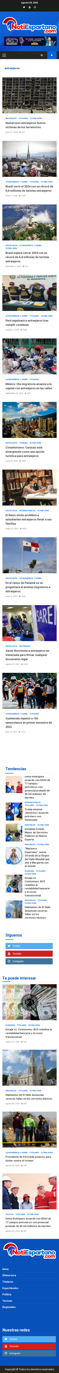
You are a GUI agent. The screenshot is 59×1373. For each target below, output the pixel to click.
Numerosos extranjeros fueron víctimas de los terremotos (29, 95)
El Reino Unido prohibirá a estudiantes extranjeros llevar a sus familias (29, 488)
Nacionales (11, 118)
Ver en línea (52, 55)
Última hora (36, 118)
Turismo (23, 443)
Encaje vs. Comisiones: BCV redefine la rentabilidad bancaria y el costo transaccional (14, 854)
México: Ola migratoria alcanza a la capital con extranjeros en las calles (29, 356)
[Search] (42, 55)
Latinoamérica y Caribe (17, 182)
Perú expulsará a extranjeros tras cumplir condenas (29, 293)
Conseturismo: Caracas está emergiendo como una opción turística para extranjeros (29, 420)
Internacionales (27, 510)
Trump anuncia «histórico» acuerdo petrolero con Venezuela (14, 782)
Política (29, 916)
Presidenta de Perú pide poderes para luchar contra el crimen (14, 903)
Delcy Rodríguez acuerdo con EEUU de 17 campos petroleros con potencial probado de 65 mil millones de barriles (29, 1191)
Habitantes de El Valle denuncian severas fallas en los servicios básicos (14, 880)
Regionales (30, 796)
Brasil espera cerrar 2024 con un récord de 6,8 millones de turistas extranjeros (29, 222)
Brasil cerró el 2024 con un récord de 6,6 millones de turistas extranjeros (29, 159)
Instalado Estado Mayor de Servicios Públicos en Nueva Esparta (14, 803)
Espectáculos (10, 1288)
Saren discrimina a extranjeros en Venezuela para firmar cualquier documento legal (29, 623)
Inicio (5, 1269)
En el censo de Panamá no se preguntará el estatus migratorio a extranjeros (29, 555)
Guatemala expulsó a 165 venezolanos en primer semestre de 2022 (29, 691)
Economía (29, 842)
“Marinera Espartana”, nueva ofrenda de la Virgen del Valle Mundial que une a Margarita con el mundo (14, 827)
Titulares (23, 118)
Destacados (12, 245)
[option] (29, 783)
